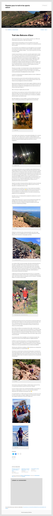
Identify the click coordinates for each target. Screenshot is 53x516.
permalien (23, 476)
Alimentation (18, 26)
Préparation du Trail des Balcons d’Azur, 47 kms (25, 469)
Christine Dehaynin (15, 29)
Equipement (13, 26)
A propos (41, 26)
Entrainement (8, 26)
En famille (33, 26)
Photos (37, 26)
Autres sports (28, 26)
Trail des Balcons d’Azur (35, 468)
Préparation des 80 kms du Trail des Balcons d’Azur (16, 469)
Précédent (42, 29)
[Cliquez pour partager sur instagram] (18, 454)
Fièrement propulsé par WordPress (26, 512)
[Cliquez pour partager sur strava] (20, 454)
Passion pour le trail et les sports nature (17, 6)
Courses (23, 26)
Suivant (46, 29)
